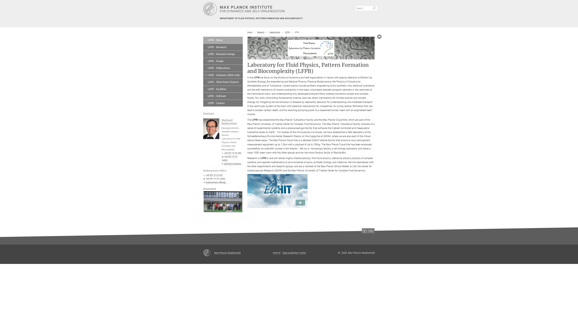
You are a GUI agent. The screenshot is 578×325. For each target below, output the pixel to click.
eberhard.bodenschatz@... (236, 164)
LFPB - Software (217, 96)
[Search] (374, 8)
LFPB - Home (215, 40)
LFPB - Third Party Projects (223, 82)
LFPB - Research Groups (221, 54)
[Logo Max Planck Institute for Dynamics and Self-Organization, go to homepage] (259, 9)
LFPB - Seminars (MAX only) (224, 75)
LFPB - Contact (216, 103)
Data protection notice (294, 252)
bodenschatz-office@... (216, 182)
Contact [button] (208, 113)
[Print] (379, 36)
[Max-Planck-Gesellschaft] (208, 253)
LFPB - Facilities (217, 89)
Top (370, 230)
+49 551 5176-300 (232, 153)
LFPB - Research (217, 47)
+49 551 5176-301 (214, 175)
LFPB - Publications (219, 68)
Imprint (276, 252)
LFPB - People (216, 61)
